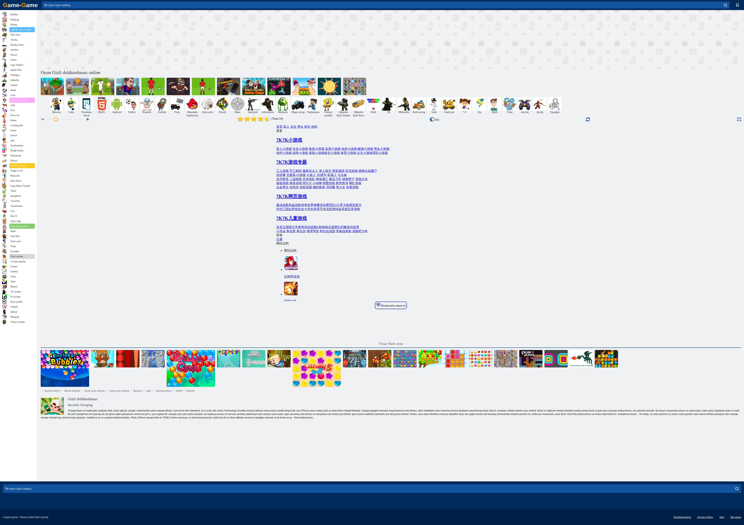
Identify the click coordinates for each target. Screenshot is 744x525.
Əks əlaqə (735, 517)
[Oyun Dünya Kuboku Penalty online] (203, 86)
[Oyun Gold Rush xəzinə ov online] (606, 358)
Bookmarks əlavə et (393, 305)
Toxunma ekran (163, 391)
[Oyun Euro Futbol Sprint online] (102, 86)
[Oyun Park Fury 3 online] (228, 86)
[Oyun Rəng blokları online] (530, 358)
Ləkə (148, 391)
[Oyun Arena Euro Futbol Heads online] (77, 86)
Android (190, 391)
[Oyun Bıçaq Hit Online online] (329, 86)
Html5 (178, 391)
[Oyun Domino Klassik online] (253, 358)
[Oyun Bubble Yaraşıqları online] (228, 358)
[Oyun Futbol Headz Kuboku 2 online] (128, 86)
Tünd (436, 119)
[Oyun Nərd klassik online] (128, 358)
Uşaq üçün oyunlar (119, 391)
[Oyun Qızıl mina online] (178, 86)
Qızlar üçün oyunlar (94, 391)
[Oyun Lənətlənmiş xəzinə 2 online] (379, 358)
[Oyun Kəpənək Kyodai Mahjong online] (354, 86)
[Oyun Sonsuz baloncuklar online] (65, 368)
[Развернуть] (739, 119)
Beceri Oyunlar (72, 391)
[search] (725, 5)
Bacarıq (137, 391)
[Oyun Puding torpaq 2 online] (455, 358)
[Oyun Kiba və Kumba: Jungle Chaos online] (253, 86)
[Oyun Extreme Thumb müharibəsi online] (304, 86)
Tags (721, 517)
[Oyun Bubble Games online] (191, 368)
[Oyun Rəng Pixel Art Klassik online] (581, 358)
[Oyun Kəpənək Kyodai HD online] (505, 358)
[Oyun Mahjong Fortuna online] (153, 358)
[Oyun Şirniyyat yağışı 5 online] (317, 368)
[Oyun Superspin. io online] (279, 86)
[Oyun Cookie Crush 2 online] (480, 358)
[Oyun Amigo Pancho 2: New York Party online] (52, 86)
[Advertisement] (215, 39)
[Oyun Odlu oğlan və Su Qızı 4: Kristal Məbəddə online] (354, 358)
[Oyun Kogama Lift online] (279, 358)
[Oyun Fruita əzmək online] (405, 358)
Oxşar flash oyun (391, 344)
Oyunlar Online (52, 391)
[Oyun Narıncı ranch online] (430, 358)
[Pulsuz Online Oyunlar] (20, 5)
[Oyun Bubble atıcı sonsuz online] (102, 358)
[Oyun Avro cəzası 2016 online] (153, 86)
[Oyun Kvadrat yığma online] (556, 358)
